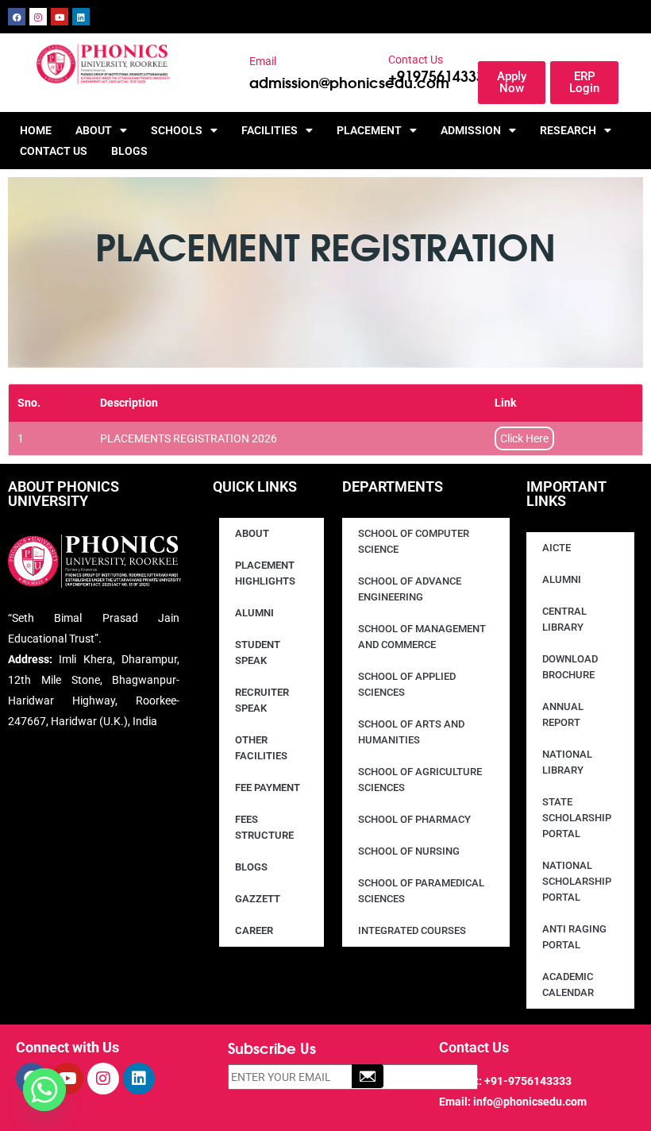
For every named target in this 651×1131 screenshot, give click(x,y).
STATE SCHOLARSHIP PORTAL (576, 818)
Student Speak (257, 652)
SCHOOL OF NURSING (409, 851)
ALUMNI (561, 579)
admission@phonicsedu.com (349, 82)
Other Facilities (261, 748)
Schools (176, 130)
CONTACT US (53, 151)
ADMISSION (471, 130)
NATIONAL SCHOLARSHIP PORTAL (576, 881)
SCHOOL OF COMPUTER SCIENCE (413, 541)
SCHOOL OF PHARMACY (414, 819)
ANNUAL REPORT (563, 714)
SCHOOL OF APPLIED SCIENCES (407, 684)
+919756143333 (440, 75)
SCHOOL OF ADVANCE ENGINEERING (409, 589)
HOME (36, 130)
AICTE (556, 548)
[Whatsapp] (44, 1089)
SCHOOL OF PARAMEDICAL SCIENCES (421, 891)
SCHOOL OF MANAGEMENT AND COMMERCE (422, 636)
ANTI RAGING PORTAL (574, 937)
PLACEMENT (369, 130)
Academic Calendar (568, 984)
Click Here (524, 438)
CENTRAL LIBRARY (564, 619)
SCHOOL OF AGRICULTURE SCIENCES (420, 779)
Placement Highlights (265, 573)
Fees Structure (264, 827)
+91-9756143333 (528, 1081)
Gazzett (257, 899)
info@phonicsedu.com (530, 1101)
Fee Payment (267, 787)
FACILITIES (269, 130)
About (252, 533)
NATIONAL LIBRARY (567, 762)
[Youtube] (59, 16)
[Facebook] (16, 16)
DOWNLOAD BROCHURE (570, 667)
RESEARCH (568, 130)
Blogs (129, 151)
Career (254, 930)
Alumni (254, 613)
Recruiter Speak (262, 700)
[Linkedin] (81, 16)
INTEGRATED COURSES (412, 930)
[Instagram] (38, 16)
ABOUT (93, 130)
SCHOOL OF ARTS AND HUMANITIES (411, 732)
